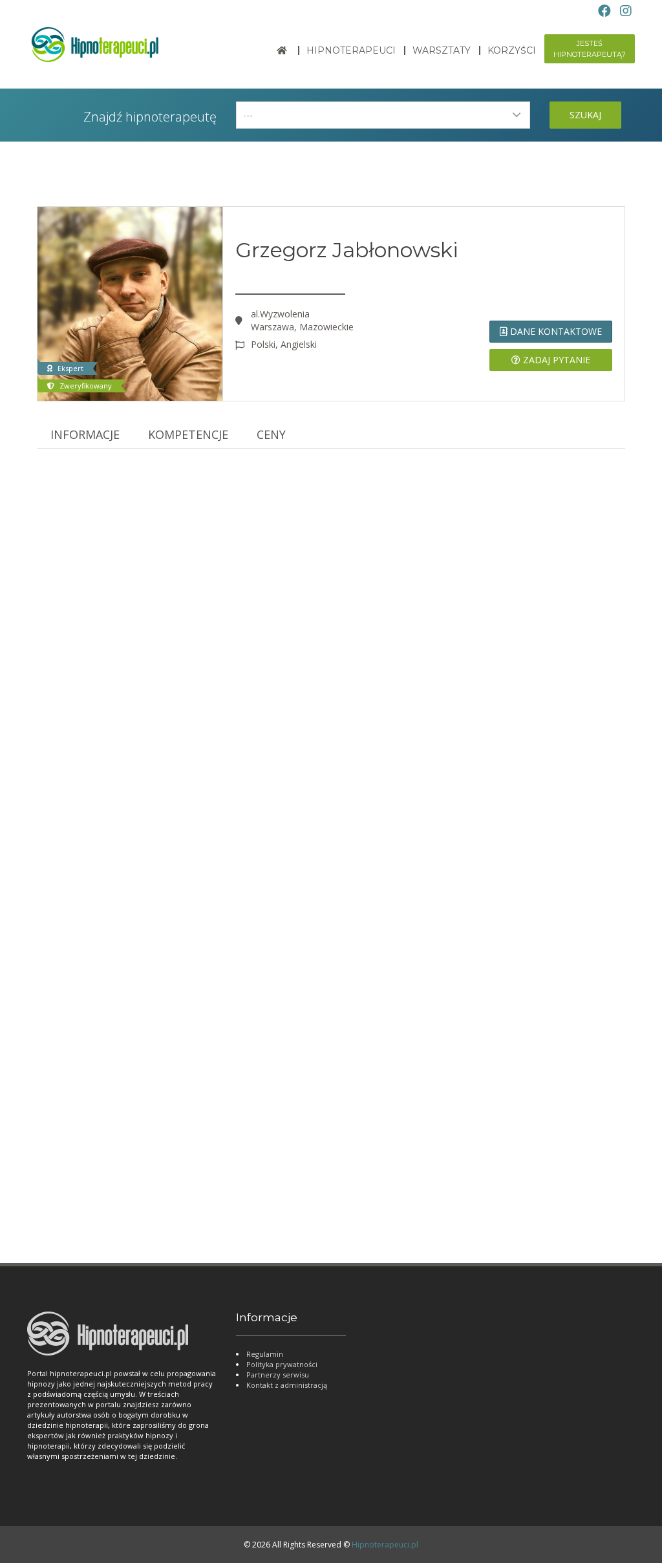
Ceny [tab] (271, 434)
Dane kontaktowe (554, 331)
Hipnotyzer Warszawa (95, 1189)
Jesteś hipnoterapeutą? (589, 49)
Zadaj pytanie (555, 360)
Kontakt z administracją (286, 1385)
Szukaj (585, 115)
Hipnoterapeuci (351, 50)
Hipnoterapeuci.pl (385, 1544)
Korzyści (511, 50)
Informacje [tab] (85, 434)
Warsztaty (441, 50)
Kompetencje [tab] (188, 434)
